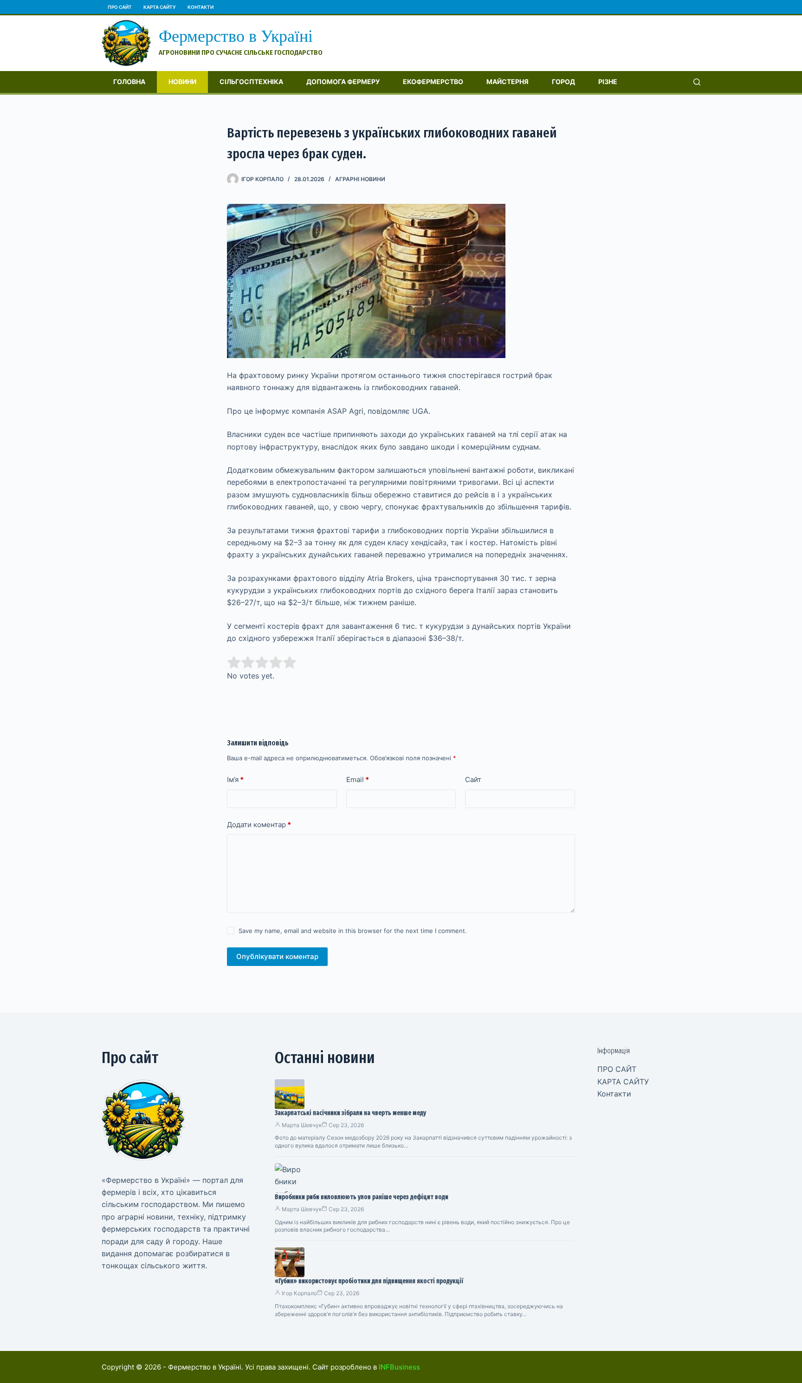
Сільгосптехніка (251, 81)
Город (563, 81)
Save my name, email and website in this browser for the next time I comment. (353, 930)
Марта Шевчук (302, 1125)
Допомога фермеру (343, 81)
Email (357, 779)
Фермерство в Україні (236, 36)
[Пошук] (696, 81)
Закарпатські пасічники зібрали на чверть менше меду (350, 1113)
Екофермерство (433, 81)
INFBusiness (399, 1367)
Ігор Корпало (299, 1293)
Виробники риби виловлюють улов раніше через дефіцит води (361, 1197)
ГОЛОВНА (129, 81)
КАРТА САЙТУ (159, 7)
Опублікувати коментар (277, 956)
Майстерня (507, 81)
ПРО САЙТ (120, 7)
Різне (607, 81)
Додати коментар (259, 824)
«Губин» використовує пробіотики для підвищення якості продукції (369, 1281)
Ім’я (235, 779)
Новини (182, 81)
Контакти (200, 7)
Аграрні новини (360, 179)
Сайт (473, 779)
